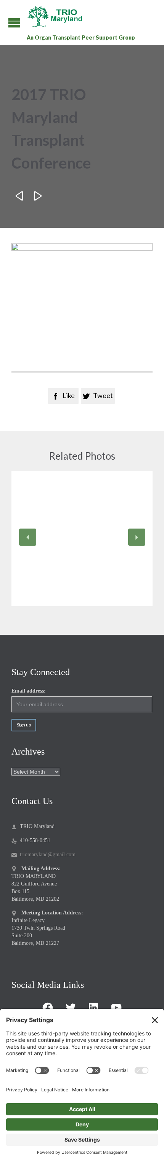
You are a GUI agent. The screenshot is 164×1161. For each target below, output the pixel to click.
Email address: (28, 691)
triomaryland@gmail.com (43, 854)
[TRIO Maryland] (58, 16)
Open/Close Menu (14, 22)
